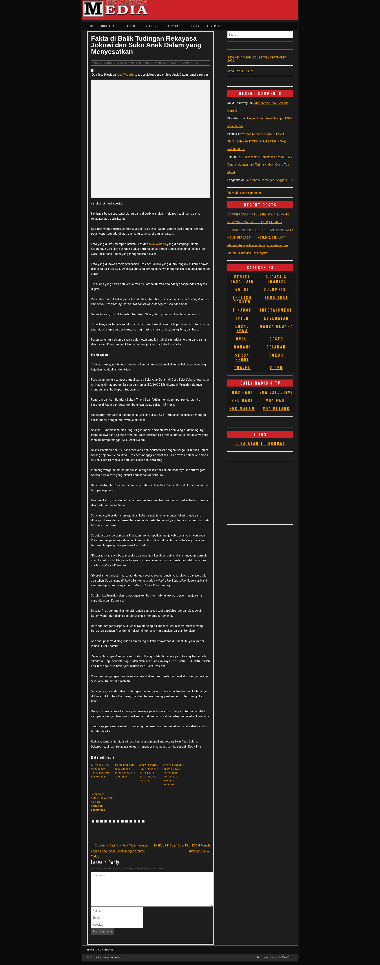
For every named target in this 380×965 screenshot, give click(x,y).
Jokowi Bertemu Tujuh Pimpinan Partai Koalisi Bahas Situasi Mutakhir (148, 772)
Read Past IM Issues (240, 71)
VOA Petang (276, 408)
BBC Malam (242, 408)
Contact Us (110, 26)
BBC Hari (242, 400)
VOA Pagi (276, 400)
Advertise (215, 26)
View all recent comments (244, 193)
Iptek (242, 318)
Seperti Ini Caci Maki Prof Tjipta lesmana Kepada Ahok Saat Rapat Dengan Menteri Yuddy (119, 850)
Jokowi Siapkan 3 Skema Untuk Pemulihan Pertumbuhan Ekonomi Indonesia (174, 774)
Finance (242, 310)
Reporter (107, 62)
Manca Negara (141, 62)
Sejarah (276, 347)
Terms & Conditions (100, 949)
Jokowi (173, 62)
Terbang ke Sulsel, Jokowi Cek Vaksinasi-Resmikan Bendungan (102, 801)
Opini (242, 338)
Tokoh (276, 355)
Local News (242, 328)
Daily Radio (175, 26)
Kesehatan (276, 318)
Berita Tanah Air (125, 62)
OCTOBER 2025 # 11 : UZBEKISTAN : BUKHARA (258, 214)
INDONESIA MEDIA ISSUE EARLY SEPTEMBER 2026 (256, 58)
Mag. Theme (262, 957)
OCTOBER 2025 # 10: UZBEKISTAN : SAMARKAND (260, 230)
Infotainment (276, 310)
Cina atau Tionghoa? (260, 443)
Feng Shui (276, 297)
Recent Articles (158, 62)
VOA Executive (276, 392)
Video (276, 367)
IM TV (195, 26)
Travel (242, 367)
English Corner (242, 300)
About (132, 26)
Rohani (242, 347)
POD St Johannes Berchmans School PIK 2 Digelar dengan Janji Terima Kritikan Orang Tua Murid (260, 164)
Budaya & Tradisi (276, 279)
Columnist (276, 289)
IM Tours (151, 26)
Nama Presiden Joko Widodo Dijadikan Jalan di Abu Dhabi (125, 770)
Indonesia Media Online (108, 957)
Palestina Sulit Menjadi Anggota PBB (269, 180)
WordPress (287, 957)
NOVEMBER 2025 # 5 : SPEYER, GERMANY (254, 222)
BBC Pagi (242, 392)
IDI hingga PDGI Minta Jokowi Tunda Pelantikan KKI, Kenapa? (101, 770)
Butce (242, 289)
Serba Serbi (242, 357)
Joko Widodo (125, 75)
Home (90, 26)
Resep (276, 338)
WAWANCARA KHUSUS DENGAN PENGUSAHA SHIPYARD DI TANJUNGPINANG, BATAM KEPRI (256, 141)
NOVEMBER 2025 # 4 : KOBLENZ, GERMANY (256, 237)
